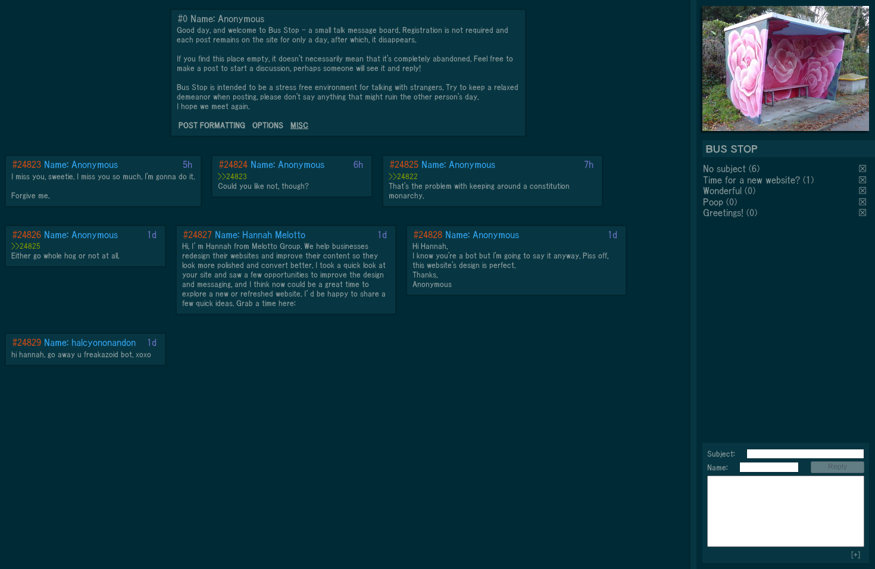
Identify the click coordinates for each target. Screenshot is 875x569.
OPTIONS (267, 125)
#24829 (26, 342)
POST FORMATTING (212, 125)
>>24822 (403, 176)
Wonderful (722, 190)
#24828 (428, 234)
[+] (855, 555)
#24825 (404, 164)
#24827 (197, 234)
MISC (299, 125)
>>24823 (232, 176)
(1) (808, 180)
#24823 (26, 164)
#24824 (233, 164)
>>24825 (25, 246)
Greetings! (723, 212)
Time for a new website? (751, 180)
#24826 (26, 234)
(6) (754, 168)
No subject (726, 168)
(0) (750, 190)
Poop (713, 202)
